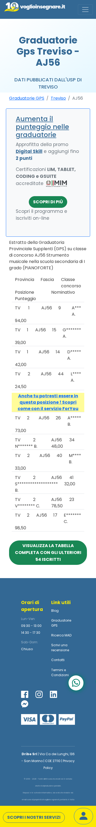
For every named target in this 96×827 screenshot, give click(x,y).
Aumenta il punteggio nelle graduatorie (42, 126)
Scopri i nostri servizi (34, 817)
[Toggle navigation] (85, 9)
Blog (55, 610)
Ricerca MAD (61, 635)
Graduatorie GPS (26, 98)
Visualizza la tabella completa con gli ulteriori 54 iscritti (48, 552)
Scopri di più (48, 202)
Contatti (58, 660)
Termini (57, 670)
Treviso (58, 98)
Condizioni (60, 675)
